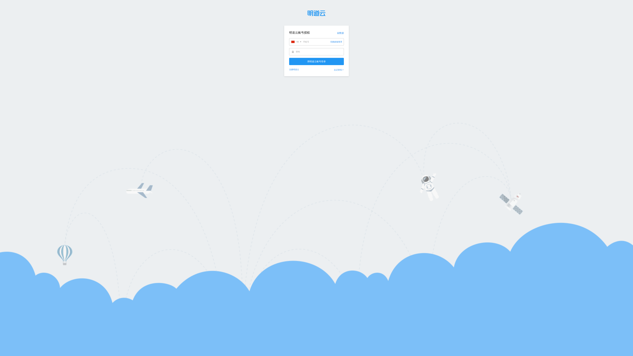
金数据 (340, 33)
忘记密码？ (339, 70)
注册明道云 (294, 69)
